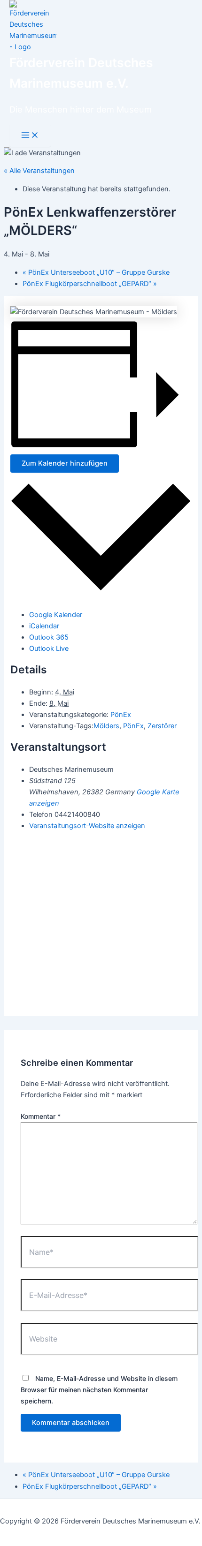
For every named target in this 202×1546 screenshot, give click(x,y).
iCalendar (44, 626)
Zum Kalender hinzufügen (65, 463)
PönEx (120, 714)
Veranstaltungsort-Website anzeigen (87, 826)
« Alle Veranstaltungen (39, 170)
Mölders (106, 726)
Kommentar (41, 1116)
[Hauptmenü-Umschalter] (30, 136)
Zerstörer (162, 726)
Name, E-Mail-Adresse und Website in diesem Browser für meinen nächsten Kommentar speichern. (99, 1389)
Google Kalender (55, 615)
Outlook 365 (49, 637)
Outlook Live (49, 648)
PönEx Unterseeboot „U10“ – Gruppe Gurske (96, 272)
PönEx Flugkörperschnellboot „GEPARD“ (90, 283)
